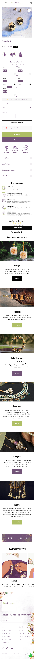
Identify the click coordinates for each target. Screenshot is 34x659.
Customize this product (17, 122)
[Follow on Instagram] (7, 648)
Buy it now (17, 140)
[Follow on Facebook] (3, 648)
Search (21, 630)
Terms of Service (7, 639)
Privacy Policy (6, 636)
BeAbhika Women (24, 636)
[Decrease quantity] (4, 116)
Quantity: (4, 112)
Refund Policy (6, 633)
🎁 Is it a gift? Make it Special (14, 128)
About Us (21, 633)
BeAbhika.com (10, 654)
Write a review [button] (17, 228)
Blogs (20, 639)
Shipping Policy (6, 630)
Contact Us (5, 642)
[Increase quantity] (13, 116)
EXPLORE (17, 279)
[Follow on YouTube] (12, 648)
